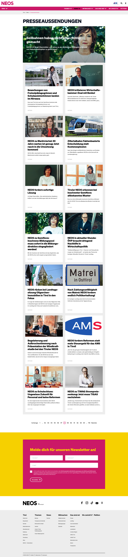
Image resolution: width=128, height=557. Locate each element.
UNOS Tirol (72, 534)
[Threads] (102, 502)
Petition (124, 8)
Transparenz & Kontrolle (40, 520)
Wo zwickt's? (113, 8)
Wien (24, 540)
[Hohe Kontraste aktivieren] (126, 3)
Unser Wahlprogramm (39, 533)
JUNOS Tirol (72, 537)
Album (71, 543)
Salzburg (25, 532)
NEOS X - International (27, 543)
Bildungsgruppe (61, 523)
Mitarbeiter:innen (73, 540)
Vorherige (34, 423)
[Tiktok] (91, 502)
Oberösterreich (26, 529)
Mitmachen (87, 8)
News (76, 8)
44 (51, 423)
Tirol (3, 8)
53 (81, 423)
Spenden (60, 526)
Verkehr (36, 526)
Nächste (94, 423)
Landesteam (72, 529)
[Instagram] (86, 502)
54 (84, 423)
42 (45, 423)
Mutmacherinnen (62, 520)
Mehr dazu (25, 27)
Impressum (44, 555)
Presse (71, 518)
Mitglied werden (61, 518)
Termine (48, 518)
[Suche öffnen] (121, 3)
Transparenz (73, 545)
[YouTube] (96, 502)
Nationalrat (72, 526)
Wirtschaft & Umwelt (39, 523)
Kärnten (24, 523)
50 (71, 423)
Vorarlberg (25, 537)
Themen (67, 8)
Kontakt (32, 555)
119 (89, 423)
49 (68, 423)
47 (61, 423)
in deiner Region (73, 532)
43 (48, 423)
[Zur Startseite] (10, 3)
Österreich (25, 518)
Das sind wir (99, 8)
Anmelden (35, 480)
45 (55, 423)
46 (58, 423)
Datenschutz (38, 555)
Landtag (72, 520)
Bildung (36, 518)
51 (74, 423)
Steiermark (25, 534)
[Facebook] (81, 502)
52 (77, 423)
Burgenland (25, 520)
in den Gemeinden (74, 523)
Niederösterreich (26, 526)
